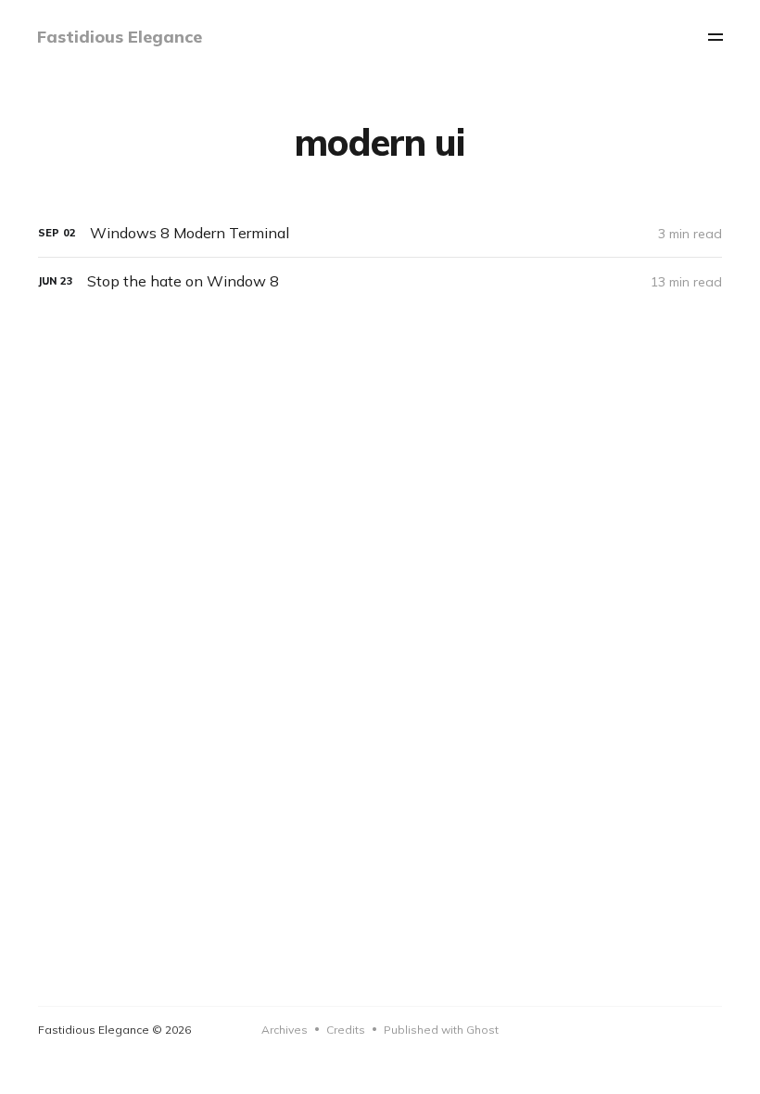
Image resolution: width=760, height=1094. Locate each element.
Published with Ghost (441, 1030)
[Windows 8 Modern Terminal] (380, 233)
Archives (284, 1030)
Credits (345, 1030)
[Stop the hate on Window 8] (380, 281)
